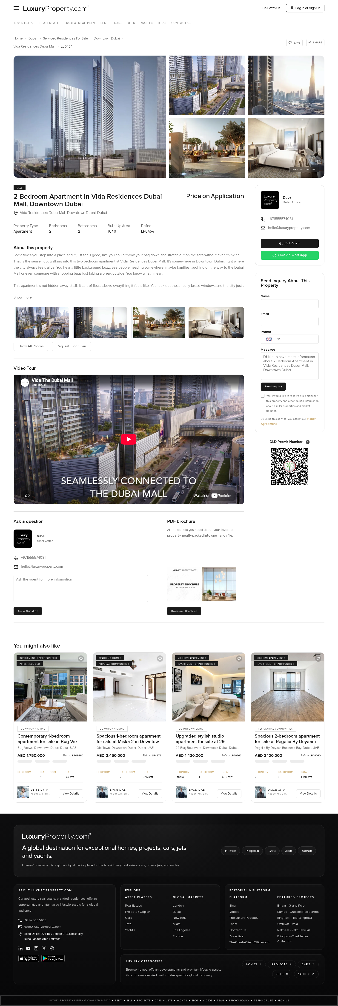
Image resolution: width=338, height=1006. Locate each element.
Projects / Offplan (137, 912)
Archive (283, 1000)
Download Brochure (184, 611)
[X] (44, 948)
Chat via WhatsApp (292, 255)
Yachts (146, 23)
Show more (23, 297)
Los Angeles (181, 930)
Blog (162, 23)
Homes (230, 850)
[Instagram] (36, 948)
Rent (104, 23)
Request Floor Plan (71, 346)
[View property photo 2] (41, 322)
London (178, 905)
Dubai (33, 38)
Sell (130, 1000)
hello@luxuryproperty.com (42, 927)
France (178, 936)
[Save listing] (81, 658)
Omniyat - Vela (287, 924)
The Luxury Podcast (243, 918)
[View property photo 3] (99, 322)
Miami (177, 924)
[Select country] (269, 339)
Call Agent (292, 243)
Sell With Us (272, 8)
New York (179, 918)
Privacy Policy (239, 1000)
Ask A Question (27, 611)
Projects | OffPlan (80, 23)
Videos (234, 912)
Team (233, 924)
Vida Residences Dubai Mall (34, 46)
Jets (131, 23)
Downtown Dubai (107, 38)
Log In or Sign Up (308, 8)
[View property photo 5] (216, 322)
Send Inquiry (273, 386)
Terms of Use (263, 1000)
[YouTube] (28, 948)
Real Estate (49, 23)
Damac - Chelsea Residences (298, 912)
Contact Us (181, 23)
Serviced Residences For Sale (65, 38)
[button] (90, 117)
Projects (252, 850)
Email (265, 314)
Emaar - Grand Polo (290, 905)
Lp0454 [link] (67, 46)
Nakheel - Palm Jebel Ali (293, 930)
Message (268, 349)
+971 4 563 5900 (34, 920)
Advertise (22, 23)
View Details (71, 793)
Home (18, 38)
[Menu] (16, 8)
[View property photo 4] (158, 322)
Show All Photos (31, 346)
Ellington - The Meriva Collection (292, 939)
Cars (118, 23)
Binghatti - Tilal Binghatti (294, 918)
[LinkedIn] (20, 948)
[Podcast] (52, 948)
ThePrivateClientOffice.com (249, 942)
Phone (266, 332)
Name (265, 296)
